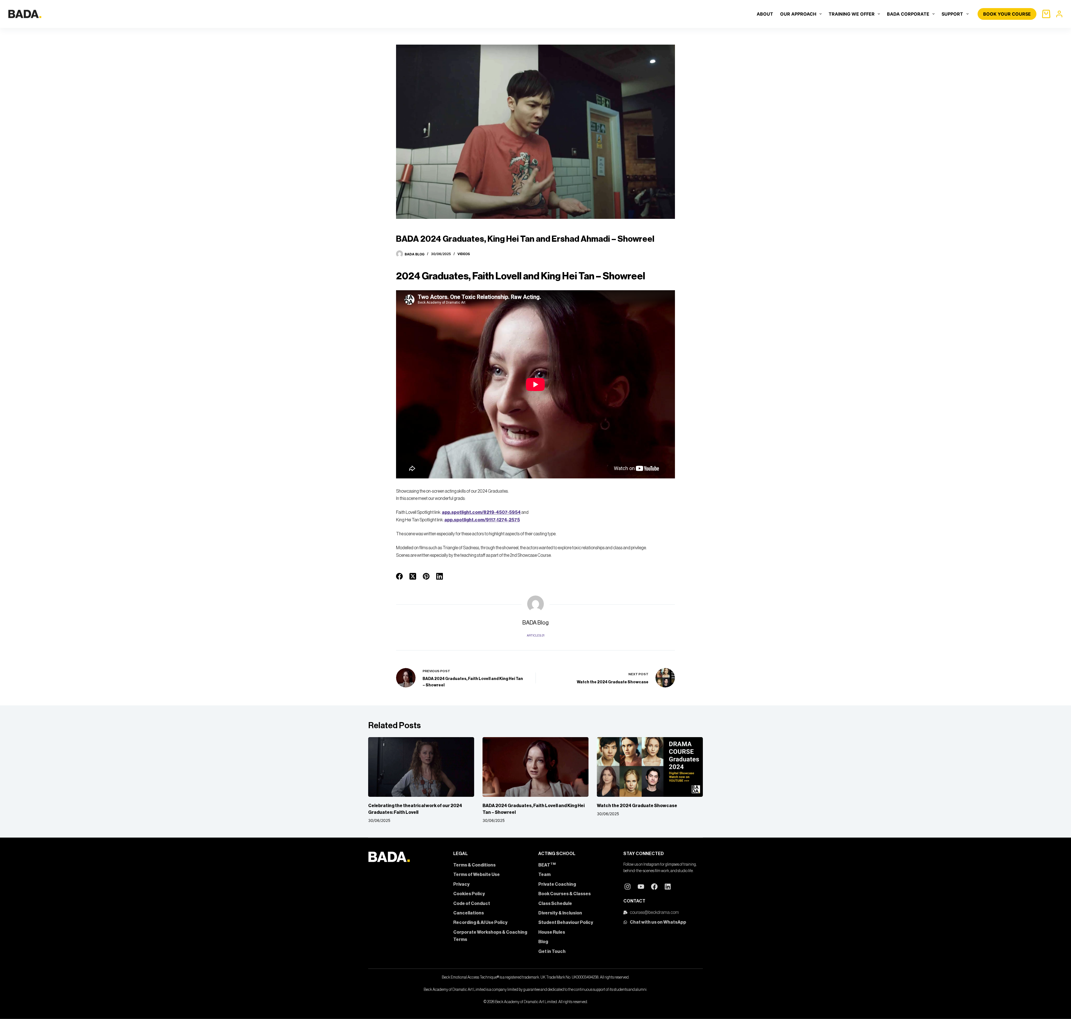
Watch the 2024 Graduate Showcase (637, 805)
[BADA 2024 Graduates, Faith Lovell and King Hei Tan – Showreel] (535, 767)
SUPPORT (952, 14)
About (765, 14)
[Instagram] (627, 886)
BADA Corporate (908, 14)
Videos (463, 254)
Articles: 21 (535, 635)
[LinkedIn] (439, 576)
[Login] (1059, 14)
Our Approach (798, 14)
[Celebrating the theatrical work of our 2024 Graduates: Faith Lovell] (421, 767)
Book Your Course (1007, 14)
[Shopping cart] (1046, 14)
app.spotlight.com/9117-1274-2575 (482, 520)
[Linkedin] (667, 886)
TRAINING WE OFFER (852, 14)
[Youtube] (641, 886)
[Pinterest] (426, 576)
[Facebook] (399, 576)
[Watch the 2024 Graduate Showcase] (650, 767)
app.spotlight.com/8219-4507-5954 (481, 512)
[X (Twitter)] (412, 576)
